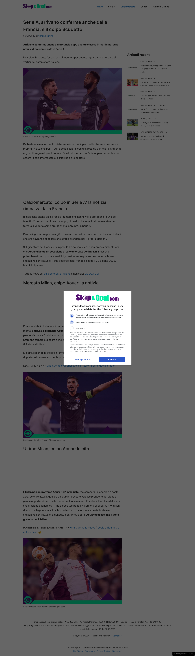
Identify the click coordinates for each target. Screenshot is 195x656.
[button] (97, 328)
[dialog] (97, 328)
